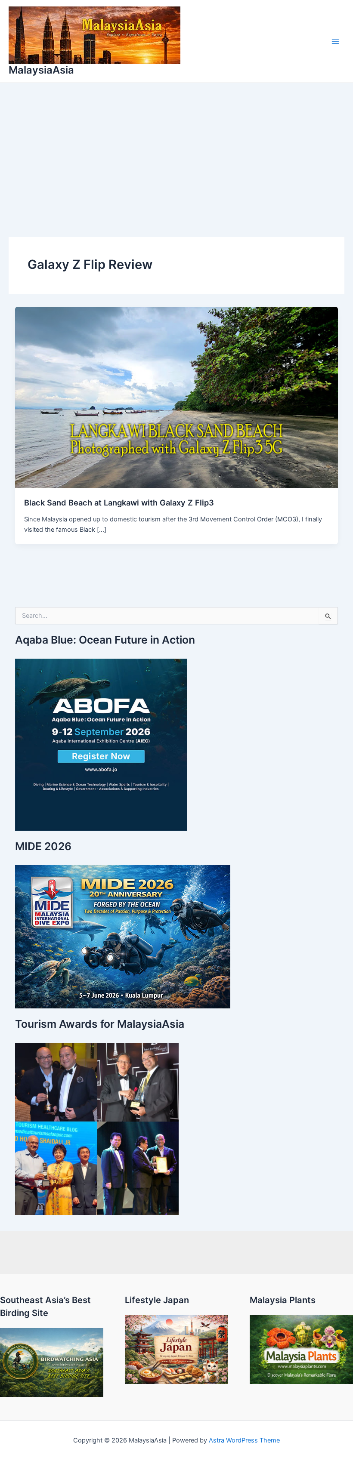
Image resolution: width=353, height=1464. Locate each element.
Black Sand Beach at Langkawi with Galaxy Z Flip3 (119, 502)
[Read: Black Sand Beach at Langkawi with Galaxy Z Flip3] (176, 397)
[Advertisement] (176, 147)
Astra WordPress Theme (244, 1440)
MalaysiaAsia (41, 70)
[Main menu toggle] (335, 41)
